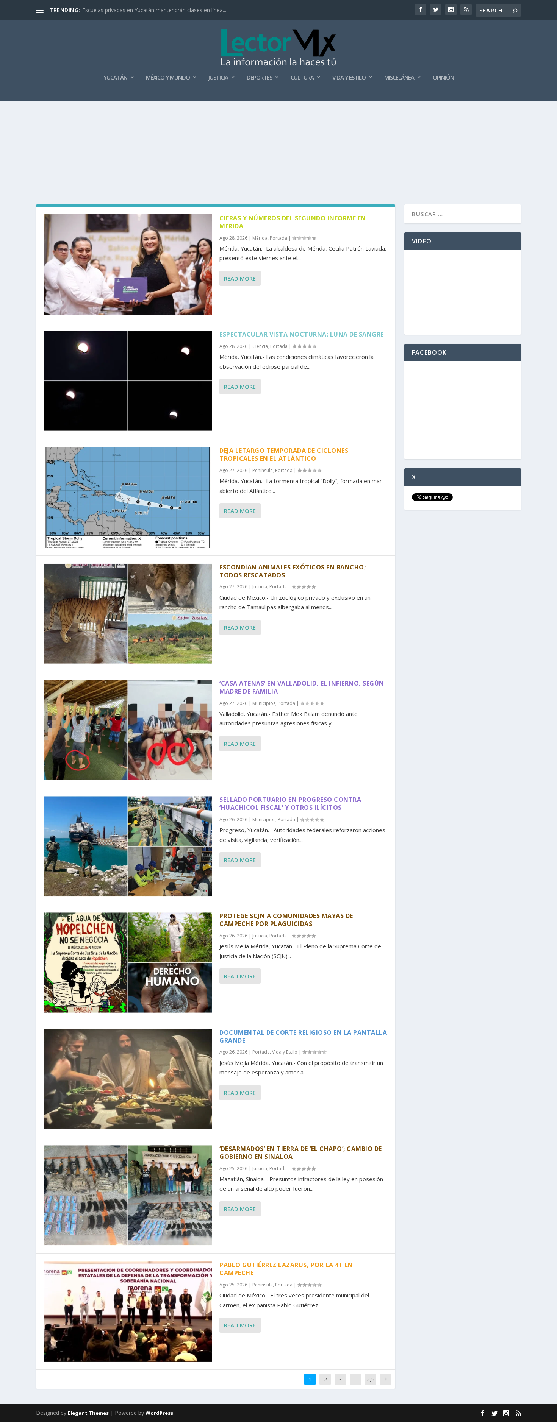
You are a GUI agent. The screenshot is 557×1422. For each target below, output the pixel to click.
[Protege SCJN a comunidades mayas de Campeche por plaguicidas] (128, 962)
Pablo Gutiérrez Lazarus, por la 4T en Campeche (286, 1269)
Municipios (263, 703)
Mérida (260, 238)
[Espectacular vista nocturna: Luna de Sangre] (128, 381)
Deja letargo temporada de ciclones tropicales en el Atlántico (283, 454)
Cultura (302, 77)
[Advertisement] (278, 121)
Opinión (443, 77)
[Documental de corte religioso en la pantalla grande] (128, 1079)
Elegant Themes (88, 1413)
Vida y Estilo (349, 77)
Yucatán (115, 77)
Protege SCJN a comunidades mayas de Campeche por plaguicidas (286, 920)
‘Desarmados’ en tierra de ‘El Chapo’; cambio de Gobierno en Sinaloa (300, 1152)
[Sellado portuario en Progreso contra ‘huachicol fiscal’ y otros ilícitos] (128, 846)
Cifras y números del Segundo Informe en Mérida (292, 222)
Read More (240, 278)
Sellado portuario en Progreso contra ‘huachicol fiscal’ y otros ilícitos (290, 803)
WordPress (159, 1413)
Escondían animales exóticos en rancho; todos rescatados (292, 571)
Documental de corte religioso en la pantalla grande (303, 1036)
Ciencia (260, 346)
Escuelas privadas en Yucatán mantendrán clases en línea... (154, 10)
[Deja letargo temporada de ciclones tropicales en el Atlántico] (128, 497)
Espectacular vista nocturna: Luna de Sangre (301, 334)
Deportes (259, 77)
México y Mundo (168, 77)
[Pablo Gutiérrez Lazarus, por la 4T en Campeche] (128, 1311)
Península (262, 470)
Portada (278, 238)
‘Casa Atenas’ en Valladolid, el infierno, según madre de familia (301, 687)
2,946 (370, 1384)
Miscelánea (399, 77)
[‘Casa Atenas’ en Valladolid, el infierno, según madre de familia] (128, 730)
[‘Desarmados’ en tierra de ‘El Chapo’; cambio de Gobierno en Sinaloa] (128, 1195)
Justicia (218, 77)
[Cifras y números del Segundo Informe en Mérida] (128, 264)
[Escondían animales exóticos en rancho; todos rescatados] (128, 613)
